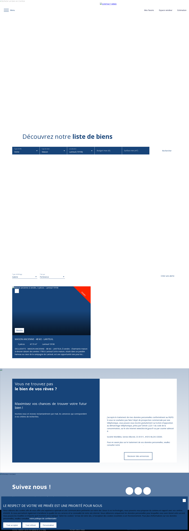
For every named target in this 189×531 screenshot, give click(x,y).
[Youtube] (147, 491)
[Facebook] (138, 491)
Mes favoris (149, 10)
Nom (129, 395)
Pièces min (155, 410)
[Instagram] (129, 491)
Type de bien (45, 149)
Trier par (42, 274)
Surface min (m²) (131, 150)
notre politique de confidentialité (43, 518)
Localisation (72, 149)
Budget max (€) (103, 150)
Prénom (105, 395)
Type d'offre (17, 149)
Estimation (181, 10)
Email (153, 395)
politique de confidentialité (131, 445)
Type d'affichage (17, 274)
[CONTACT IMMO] (117, 10)
